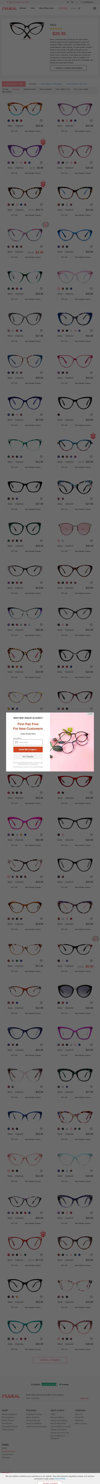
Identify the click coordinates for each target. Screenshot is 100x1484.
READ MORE (60, 1479)
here (41, 767)
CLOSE (90, 714)
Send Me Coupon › (28, 749)
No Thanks (28, 756)
